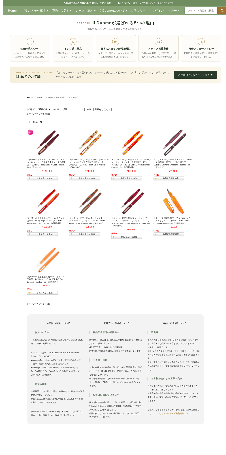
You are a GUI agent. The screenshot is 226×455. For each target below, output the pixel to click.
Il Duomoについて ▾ (113, 10)
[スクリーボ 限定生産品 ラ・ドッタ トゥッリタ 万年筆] (89, 201)
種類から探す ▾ (61, 10)
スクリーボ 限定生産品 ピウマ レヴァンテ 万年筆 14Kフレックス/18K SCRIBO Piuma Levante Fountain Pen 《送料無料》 (46, 279)
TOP (31, 97)
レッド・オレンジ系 (56, 97)
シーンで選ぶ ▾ (85, 10)
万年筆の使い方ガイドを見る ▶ (195, 74)
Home (12, 10)
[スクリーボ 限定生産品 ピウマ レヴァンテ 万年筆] (47, 260)
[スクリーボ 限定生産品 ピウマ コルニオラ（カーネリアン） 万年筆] (173, 201)
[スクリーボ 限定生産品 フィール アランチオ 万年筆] (47, 201)
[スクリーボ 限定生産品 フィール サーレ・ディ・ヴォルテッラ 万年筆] (89, 142)
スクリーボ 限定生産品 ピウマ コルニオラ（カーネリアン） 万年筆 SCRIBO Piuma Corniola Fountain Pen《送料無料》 (172, 220)
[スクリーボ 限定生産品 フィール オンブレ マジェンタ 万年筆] (131, 201)
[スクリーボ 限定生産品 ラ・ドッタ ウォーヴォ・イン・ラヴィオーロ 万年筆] (131, 142)
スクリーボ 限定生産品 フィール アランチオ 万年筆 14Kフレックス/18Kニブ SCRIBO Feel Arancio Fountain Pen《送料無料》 (47, 220)
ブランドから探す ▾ (35, 10)
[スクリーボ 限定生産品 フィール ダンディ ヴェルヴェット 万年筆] (47, 142)
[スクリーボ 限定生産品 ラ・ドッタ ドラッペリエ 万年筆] (173, 142)
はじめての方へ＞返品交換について (175, 413)
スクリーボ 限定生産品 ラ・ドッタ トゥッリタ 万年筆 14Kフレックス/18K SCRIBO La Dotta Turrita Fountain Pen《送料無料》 (89, 220)
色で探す (40, 97)
